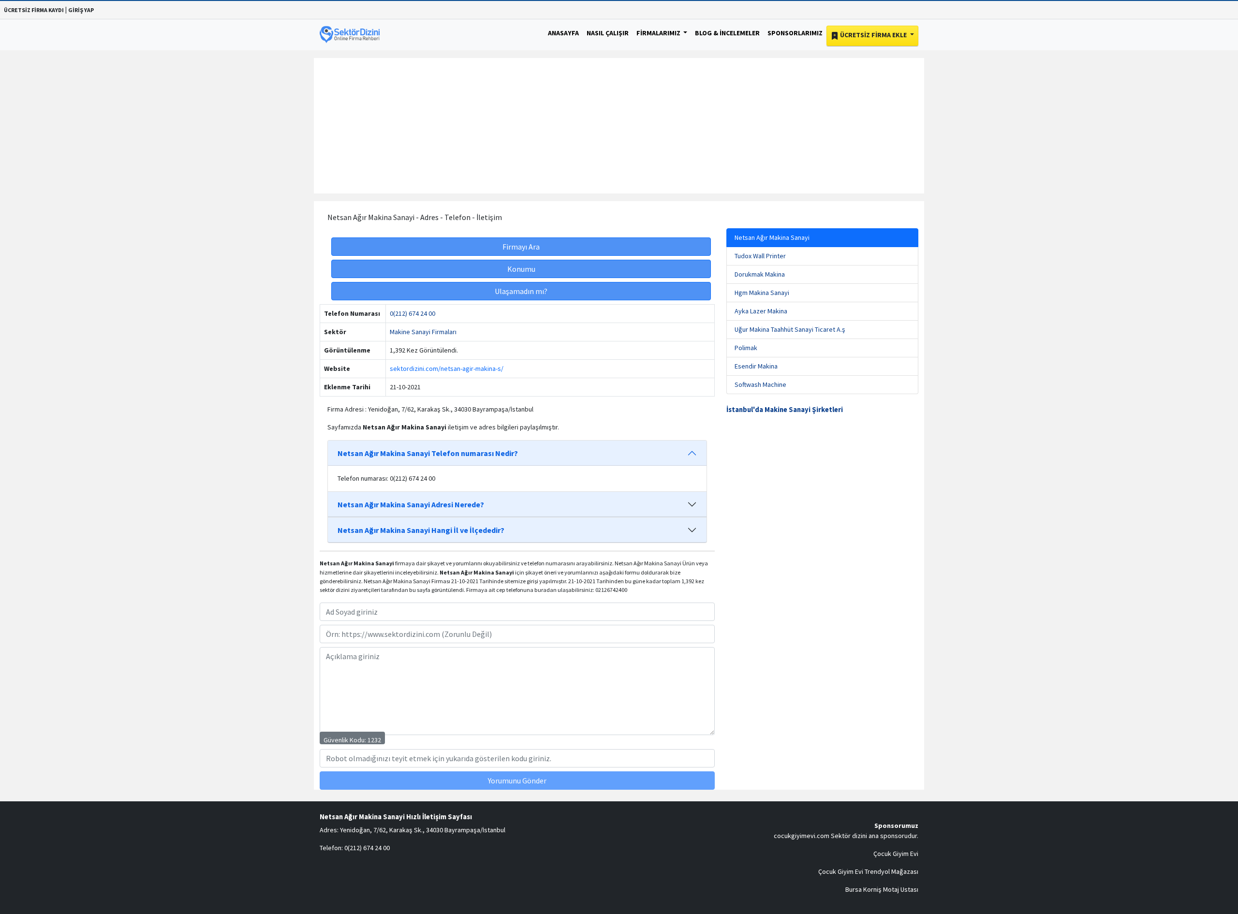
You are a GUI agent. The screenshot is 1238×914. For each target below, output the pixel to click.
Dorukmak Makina (760, 274)
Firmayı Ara (521, 246)
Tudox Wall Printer (760, 255)
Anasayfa (563, 33)
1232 (374, 740)
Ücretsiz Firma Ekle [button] (873, 34)
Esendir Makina (756, 366)
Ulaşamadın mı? (521, 291)
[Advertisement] (619, 125)
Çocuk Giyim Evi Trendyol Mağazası (868, 871)
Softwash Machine (760, 384)
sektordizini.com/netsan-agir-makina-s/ (446, 368)
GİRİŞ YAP (81, 10)
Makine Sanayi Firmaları (423, 331)
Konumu (521, 269)
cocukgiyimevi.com (801, 835)
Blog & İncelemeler (727, 33)
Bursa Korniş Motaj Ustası (881, 889)
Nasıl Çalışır (608, 33)
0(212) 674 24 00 (412, 313)
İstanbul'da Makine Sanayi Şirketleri (784, 409)
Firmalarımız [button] (659, 33)
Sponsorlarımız (795, 33)
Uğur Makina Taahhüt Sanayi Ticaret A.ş (790, 329)
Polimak (746, 347)
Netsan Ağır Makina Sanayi (772, 237)
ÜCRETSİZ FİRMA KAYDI (34, 10)
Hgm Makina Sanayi (762, 292)
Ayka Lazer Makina (761, 311)
